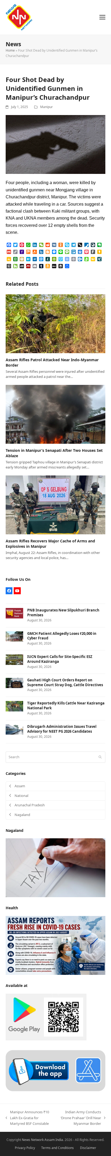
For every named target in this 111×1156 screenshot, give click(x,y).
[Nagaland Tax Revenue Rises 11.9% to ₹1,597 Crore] (56, 867)
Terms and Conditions (57, 1148)
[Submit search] (100, 757)
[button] (102, 17)
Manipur (46, 107)
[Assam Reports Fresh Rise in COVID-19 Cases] (56, 945)
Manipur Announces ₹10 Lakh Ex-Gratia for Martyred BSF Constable (27, 1118)
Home (10, 50)
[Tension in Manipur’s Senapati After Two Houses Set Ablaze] (56, 413)
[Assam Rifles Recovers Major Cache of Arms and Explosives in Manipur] (56, 504)
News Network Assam (38, 1139)
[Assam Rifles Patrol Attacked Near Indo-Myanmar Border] (56, 323)
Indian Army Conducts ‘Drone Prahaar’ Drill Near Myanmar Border (80, 1118)
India (59, 1139)
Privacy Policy (25, 1148)
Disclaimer (88, 1148)
